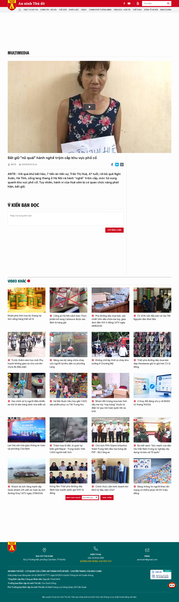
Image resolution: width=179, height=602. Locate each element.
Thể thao (137, 10)
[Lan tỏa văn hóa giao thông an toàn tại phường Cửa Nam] (26, 429)
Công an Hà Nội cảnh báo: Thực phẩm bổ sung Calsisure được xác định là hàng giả (68, 319)
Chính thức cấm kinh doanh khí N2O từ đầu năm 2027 (110, 488)
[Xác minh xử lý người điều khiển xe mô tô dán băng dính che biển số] (26, 385)
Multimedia (18, 52)
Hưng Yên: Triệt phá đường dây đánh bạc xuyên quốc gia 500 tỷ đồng (67, 490)
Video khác (17, 281)
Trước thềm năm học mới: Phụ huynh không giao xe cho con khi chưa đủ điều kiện (25, 363)
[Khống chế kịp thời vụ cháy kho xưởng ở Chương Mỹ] (110, 344)
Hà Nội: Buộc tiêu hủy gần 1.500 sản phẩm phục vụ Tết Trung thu (68, 403)
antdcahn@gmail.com (147, 559)
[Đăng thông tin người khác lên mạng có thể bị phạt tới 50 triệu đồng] (152, 470)
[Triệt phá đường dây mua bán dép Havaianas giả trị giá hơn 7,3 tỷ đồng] (152, 344)
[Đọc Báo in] (139, 3)
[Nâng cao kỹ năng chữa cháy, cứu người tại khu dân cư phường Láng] (68, 344)
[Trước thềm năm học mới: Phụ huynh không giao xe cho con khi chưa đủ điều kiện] (26, 344)
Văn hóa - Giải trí (122, 10)
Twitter (117, 164)
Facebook (112, 164)
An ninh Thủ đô (31, 3)
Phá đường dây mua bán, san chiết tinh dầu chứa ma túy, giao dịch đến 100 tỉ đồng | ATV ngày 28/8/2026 (109, 321)
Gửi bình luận (114, 230)
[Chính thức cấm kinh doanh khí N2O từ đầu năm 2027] (110, 470)
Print (122, 164)
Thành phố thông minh (100, 10)
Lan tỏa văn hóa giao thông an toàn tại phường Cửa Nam (26, 447)
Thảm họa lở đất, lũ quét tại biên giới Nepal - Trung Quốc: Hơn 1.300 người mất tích (67, 449)
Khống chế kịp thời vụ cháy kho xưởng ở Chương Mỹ (110, 362)
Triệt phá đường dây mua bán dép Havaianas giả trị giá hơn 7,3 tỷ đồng (152, 363)
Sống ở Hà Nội (151, 10)
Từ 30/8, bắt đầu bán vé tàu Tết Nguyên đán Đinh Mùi (152, 318)
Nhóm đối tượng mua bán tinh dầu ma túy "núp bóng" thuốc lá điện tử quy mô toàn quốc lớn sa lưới (109, 406)
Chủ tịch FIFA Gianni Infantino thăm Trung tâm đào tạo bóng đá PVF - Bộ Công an (109, 449)
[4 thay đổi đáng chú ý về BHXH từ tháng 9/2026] (152, 385)
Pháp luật (74, 10)
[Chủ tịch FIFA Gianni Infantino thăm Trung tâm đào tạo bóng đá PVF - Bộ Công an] (110, 429)
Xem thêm (107, 497)
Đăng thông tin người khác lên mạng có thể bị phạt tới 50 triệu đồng (151, 490)
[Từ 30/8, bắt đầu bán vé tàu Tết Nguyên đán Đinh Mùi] (152, 300)
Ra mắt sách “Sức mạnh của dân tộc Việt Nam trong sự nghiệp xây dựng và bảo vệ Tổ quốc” (152, 449)
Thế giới (63, 10)
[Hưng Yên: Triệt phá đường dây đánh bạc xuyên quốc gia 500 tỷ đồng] (68, 470)
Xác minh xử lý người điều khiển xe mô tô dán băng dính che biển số (26, 403)
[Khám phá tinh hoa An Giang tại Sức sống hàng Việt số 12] (26, 300)
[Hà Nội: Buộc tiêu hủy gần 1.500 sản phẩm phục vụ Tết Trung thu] (68, 385)
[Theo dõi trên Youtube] (129, 3)
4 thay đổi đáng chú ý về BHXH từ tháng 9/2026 (152, 403)
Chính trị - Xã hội (48, 10)
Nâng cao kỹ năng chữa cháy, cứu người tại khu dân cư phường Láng (67, 363)
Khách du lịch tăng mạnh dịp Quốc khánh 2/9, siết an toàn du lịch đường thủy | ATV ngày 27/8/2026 (26, 490)
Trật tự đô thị (30, 10)
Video (84, 10)
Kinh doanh (165, 10)
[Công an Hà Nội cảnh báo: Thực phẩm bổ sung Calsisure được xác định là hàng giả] (68, 300)
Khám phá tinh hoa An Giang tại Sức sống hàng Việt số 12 (24, 317)
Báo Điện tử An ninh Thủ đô (12, 5)
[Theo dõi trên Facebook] (125, 3)
